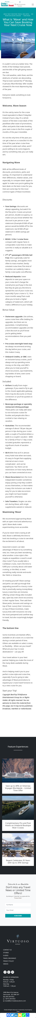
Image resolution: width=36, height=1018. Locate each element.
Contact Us (7, 950)
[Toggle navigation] (32, 4)
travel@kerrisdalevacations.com (15, 1001)
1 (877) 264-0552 (10, 999)
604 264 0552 (10, 997)
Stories (6, 953)
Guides (5, 955)
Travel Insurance (9, 958)
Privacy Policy (18, 898)
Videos (5, 964)
